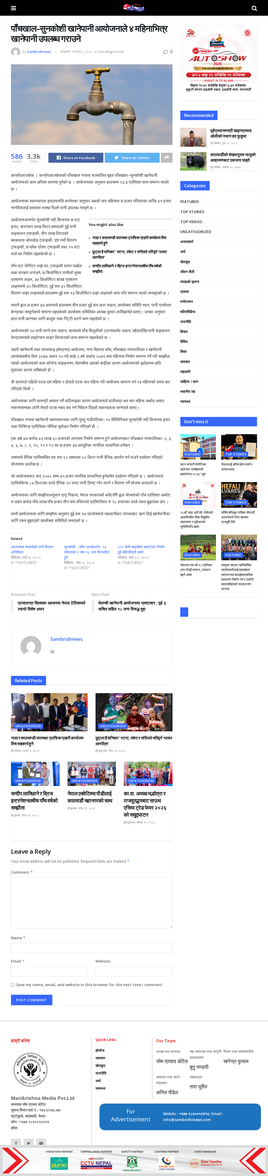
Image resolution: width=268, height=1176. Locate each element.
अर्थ (182, 251)
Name (18, 937)
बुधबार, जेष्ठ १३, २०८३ (25, 815)
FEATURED (189, 201)
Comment (22, 872)
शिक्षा (183, 351)
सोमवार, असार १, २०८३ (26, 751)
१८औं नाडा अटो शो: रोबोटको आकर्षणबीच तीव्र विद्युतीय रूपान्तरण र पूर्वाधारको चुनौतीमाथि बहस (196, 519)
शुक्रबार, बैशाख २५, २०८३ (140, 822)
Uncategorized (111, 51)
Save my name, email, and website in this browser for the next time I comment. (89, 984)
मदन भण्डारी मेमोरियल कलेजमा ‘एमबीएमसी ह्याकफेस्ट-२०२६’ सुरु (193, 469)
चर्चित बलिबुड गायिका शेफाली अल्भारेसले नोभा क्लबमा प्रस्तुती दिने (238, 517)
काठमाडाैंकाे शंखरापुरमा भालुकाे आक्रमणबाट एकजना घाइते (233, 157)
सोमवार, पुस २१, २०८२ (225, 143)
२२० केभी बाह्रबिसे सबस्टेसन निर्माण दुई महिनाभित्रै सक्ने (141, 549)
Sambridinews (39, 51)
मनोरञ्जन (186, 301)
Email (18, 961)
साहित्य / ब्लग (189, 381)
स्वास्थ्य (185, 401)
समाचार (185, 361)
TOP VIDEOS (191, 221)
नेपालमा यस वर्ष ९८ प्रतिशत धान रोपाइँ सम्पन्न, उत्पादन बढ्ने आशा (196, 570)
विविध (184, 341)
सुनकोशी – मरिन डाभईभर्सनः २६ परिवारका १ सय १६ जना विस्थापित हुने (87, 552)
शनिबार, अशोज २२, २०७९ (227, 167)
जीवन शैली (187, 271)
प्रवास (184, 291)
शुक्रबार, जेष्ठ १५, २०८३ (111, 751)
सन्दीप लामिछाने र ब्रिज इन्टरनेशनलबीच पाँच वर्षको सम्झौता (34, 800)
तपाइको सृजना (189, 281)
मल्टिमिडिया (187, 311)
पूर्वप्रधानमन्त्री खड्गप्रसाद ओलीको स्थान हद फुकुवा (231, 133)
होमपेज (100, 1050)
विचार (184, 331)
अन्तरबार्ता (186, 241)
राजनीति (185, 321)
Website (103, 961)
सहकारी (185, 371)
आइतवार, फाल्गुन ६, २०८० (76, 51)
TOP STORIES (192, 211)
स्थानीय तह (187, 391)
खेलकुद (185, 261)
